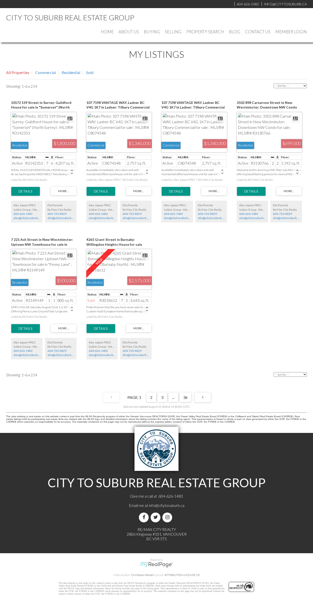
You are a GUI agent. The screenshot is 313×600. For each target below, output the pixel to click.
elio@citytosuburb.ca (61, 218)
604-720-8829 (57, 214)
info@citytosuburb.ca (166, 505)
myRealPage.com (156, 564)
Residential (71, 72)
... (173, 397)
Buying (152, 31)
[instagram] (168, 517)
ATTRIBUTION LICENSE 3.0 (182, 575)
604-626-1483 (23, 214)
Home (107, 31)
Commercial (45, 72)
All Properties (17, 72)
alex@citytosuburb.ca (27, 218)
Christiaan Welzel (142, 575)
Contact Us (257, 31)
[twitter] (156, 517)
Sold (89, 72)
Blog (234, 31)
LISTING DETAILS (25, 191)
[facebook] (145, 517)
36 (185, 397)
